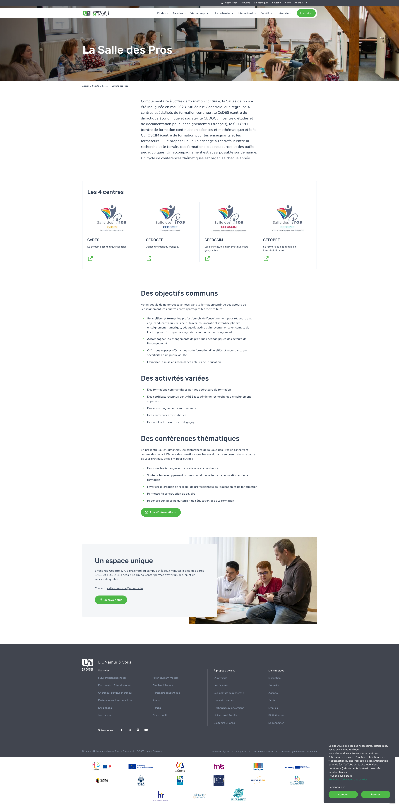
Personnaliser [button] (337, 787)
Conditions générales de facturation (298, 751)
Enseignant (105, 708)
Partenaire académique (166, 693)
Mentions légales (220, 751)
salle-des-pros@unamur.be (125, 588)
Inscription (306, 13)
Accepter (343, 794)
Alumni (157, 700)
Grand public (160, 715)
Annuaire (245, 2)
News (288, 2)
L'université (220, 678)
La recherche (222, 13)
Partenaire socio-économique (115, 700)
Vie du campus (199, 13)
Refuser (375, 794)
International (245, 13)
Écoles (105, 86)
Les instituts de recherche (229, 693)
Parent (157, 708)
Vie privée (241, 751)
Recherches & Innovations (229, 708)
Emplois (273, 708)
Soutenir (276, 2)
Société (265, 13)
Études (161, 13)
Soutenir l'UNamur (224, 723)
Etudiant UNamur (163, 685)
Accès (271, 700)
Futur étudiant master (165, 678)
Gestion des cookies (263, 751)
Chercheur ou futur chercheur (115, 693)
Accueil (85, 86)
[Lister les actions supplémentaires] (313, 2)
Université (283, 13)
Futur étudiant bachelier (112, 678)
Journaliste (104, 715)
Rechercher (231, 2)
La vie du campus (224, 700)
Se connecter (276, 723)
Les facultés (221, 685)
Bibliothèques (261, 2)
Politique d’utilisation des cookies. (348, 779)
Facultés (178, 13)
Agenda (298, 2)
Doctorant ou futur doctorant (115, 685)
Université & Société (225, 715)
